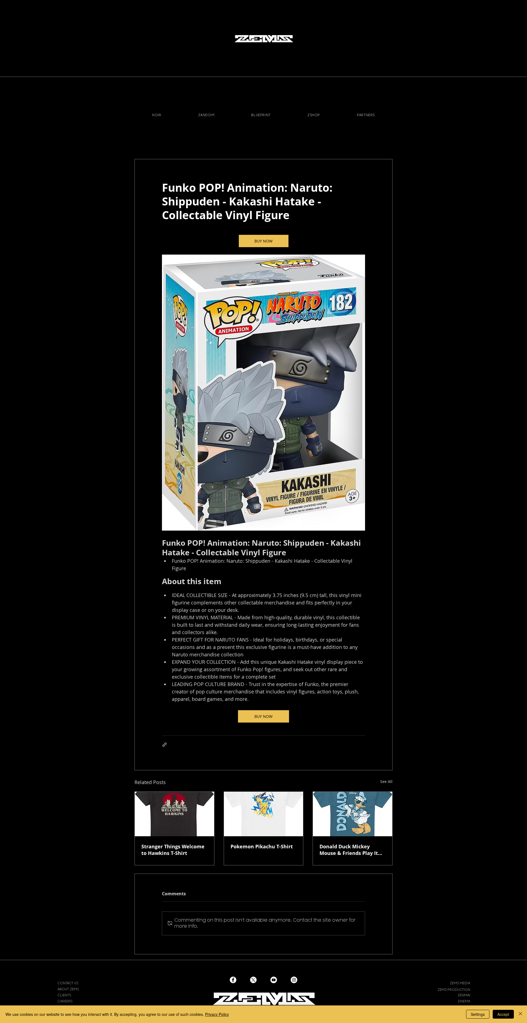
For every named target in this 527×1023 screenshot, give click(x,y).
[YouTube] (273, 980)
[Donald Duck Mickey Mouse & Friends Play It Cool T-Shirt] (352, 814)
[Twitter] (253, 980)
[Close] (520, 1014)
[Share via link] (164, 744)
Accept (503, 1014)
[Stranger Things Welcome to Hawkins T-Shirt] (174, 814)
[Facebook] (233, 980)
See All (386, 781)
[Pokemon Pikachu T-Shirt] (263, 814)
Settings (478, 1014)
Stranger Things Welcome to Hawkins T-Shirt (172, 849)
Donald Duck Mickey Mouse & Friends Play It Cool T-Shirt (348, 849)
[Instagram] (294, 980)
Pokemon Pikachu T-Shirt (262, 846)
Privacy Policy (217, 1014)
